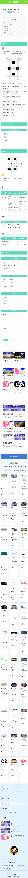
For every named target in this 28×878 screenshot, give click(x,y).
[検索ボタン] (26, 2)
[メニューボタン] (2, 2)
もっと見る (14, 395)
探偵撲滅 (10, 12)
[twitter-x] (12, 874)
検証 (8, 32)
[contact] (16, 874)
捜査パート (7, 22)
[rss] (14, 874)
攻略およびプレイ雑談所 (15, 792)
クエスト (3, 812)
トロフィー (15, 812)
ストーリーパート (8, 24)
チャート (16, 12)
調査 (8, 30)
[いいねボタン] (3, 321)
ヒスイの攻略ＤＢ (14, 2)
